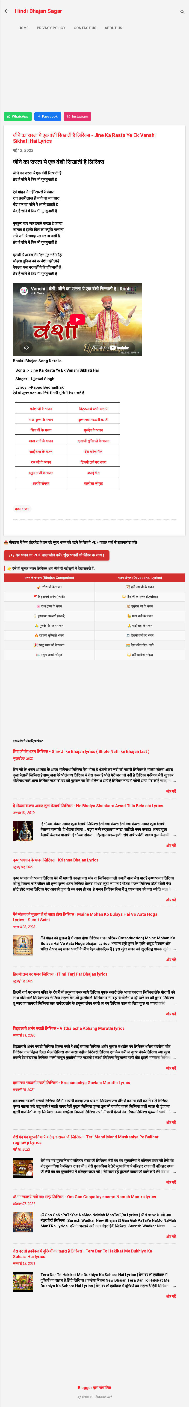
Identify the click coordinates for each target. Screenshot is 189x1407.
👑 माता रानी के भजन (140, 616)
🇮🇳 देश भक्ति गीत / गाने (140, 645)
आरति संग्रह (41, 483)
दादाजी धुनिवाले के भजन (93, 441)
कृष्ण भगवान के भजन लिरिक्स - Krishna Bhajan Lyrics (55, 860)
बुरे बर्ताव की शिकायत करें (94, 1397)
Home (23, 28)
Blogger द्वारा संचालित (94, 1387)
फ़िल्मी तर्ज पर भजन (93, 462)
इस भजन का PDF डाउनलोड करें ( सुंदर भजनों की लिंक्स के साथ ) (60, 555)
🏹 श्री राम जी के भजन (140, 587)
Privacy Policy (51, 28)
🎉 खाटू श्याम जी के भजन (49, 645)
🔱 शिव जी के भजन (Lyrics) (140, 596)
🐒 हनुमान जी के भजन (140, 606)
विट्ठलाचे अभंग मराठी (93, 409)
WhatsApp (20, 116)
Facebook (50, 116)
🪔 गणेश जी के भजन (49, 587)
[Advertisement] (94, 75)
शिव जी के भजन (41, 430)
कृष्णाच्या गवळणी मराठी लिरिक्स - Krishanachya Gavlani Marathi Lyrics (71, 1082)
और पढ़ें (171, 791)
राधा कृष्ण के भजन (41, 420)
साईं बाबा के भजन (41, 452)
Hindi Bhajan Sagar (38, 11)
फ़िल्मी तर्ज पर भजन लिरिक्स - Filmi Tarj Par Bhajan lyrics (60, 974)
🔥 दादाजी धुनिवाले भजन (49, 635)
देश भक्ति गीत (93, 452)
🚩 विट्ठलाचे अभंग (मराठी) (49, 596)
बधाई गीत (93, 473)
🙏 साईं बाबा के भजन (139, 626)
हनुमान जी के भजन (41, 473)
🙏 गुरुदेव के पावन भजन (49, 626)
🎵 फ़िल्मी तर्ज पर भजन (140, 635)
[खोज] (182, 13)
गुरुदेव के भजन (93, 430)
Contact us (85, 28)
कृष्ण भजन (22, 508)
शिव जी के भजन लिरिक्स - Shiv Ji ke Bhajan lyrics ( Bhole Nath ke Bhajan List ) (81, 751)
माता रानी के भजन (41, 441)
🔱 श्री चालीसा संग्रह (140, 655)
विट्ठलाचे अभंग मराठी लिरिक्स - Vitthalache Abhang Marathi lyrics (68, 1028)
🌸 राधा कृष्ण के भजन (49, 606)
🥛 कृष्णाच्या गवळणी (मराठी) (49, 616)
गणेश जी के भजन (41, 409)
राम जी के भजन (41, 462)
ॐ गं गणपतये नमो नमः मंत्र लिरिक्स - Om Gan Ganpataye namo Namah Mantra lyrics (84, 1196)
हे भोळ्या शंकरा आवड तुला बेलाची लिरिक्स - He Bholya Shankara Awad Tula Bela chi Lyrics (88, 805)
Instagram (80, 116)
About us (113, 28)
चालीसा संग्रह (93, 483)
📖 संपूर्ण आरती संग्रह (49, 655)
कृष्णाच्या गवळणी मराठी (93, 420)
